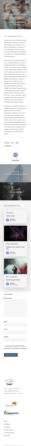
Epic (13, 142)
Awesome (7, 142)
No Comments (15, 24)
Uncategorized (15, 10)
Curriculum (7, 427)
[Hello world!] (15, 217)
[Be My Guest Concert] (15, 273)
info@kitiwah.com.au (13, 391)
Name (6, 321)
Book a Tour (7, 435)
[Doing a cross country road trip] (15, 241)
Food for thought (15, 7)
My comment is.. (8, 298)
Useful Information (9, 433)
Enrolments (7, 424)
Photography (8, 145)
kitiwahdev (11, 22)
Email (6, 329)
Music (17, 142)
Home (5, 36)
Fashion (8, 243)
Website (6, 336)
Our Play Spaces (8, 430)
